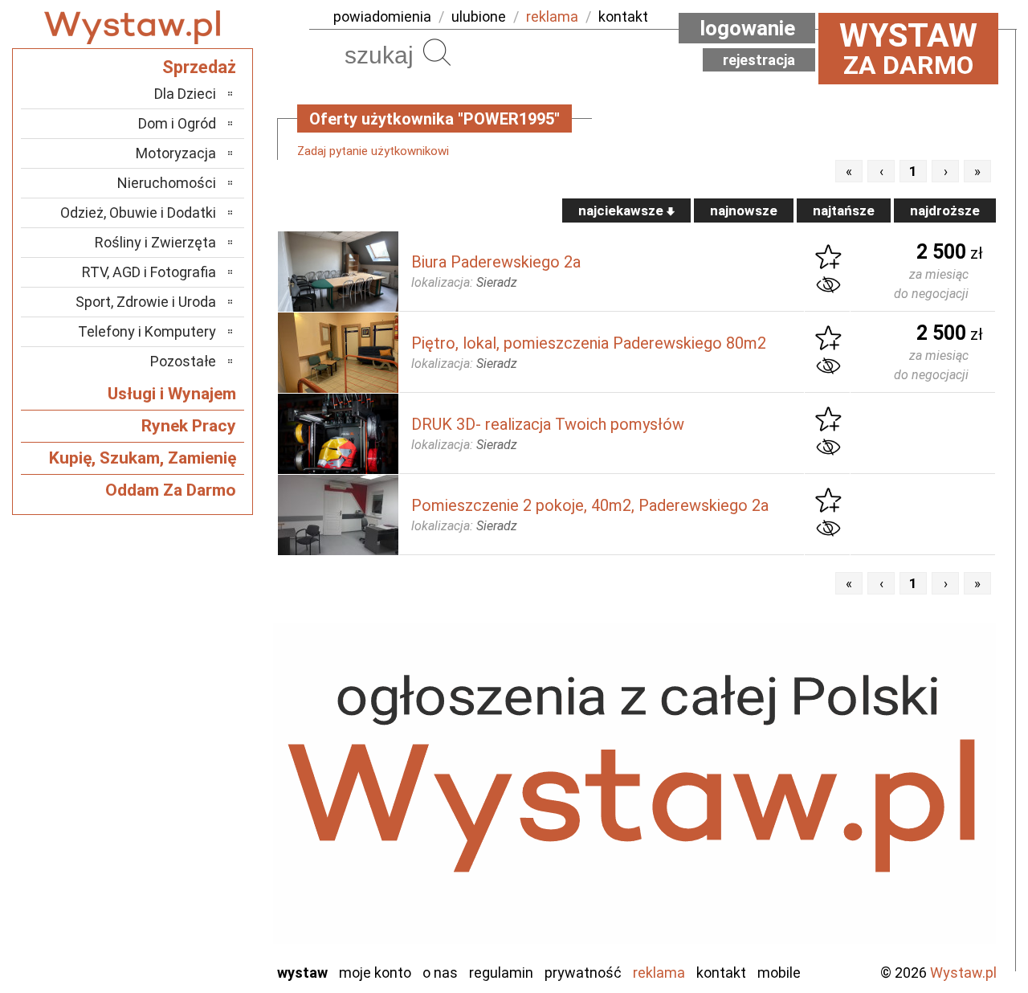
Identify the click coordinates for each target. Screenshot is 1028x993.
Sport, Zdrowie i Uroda (145, 301)
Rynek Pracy (188, 425)
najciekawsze (622, 210)
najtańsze (844, 210)
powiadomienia (382, 16)
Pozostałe (183, 361)
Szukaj (437, 52)
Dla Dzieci (185, 93)
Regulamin (501, 972)
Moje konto (375, 972)
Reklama (659, 972)
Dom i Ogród (177, 123)
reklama (552, 16)
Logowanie (747, 28)
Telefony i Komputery (147, 331)
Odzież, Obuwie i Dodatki (138, 212)
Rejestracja (759, 59)
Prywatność (583, 972)
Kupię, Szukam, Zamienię (142, 458)
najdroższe (945, 210)
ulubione (478, 16)
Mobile (779, 972)
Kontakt (721, 972)
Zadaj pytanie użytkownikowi (373, 151)
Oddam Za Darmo (170, 490)
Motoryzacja (176, 153)
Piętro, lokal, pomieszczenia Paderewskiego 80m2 (588, 343)
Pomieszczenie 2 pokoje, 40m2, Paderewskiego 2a (590, 505)
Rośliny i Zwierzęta (155, 242)
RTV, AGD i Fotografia (149, 272)
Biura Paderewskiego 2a (496, 262)
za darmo (908, 48)
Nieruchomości (166, 182)
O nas (440, 972)
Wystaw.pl (963, 972)
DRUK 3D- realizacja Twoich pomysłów (547, 424)
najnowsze (743, 210)
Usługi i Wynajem (172, 393)
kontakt (623, 16)
